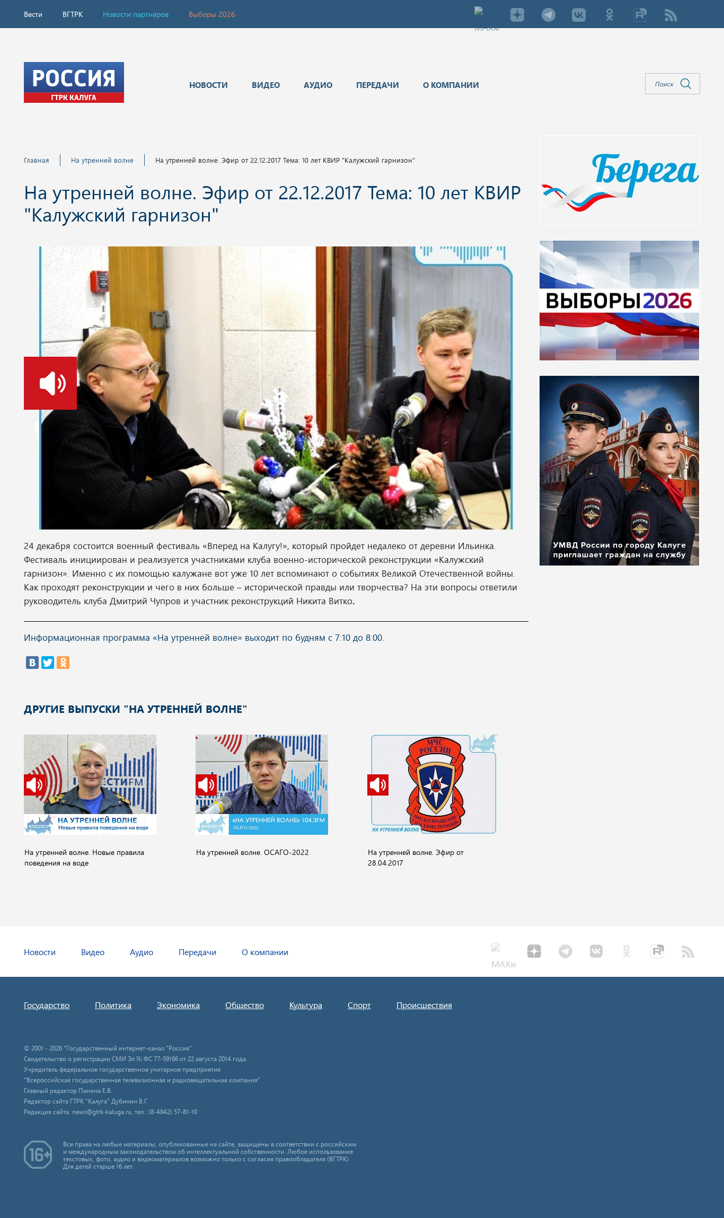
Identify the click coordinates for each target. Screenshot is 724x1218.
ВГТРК (73, 14)
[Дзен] (517, 15)
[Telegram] (548, 15)
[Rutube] (640, 15)
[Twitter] (47, 662)
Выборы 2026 (212, 14)
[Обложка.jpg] (275, 391)
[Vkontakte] (579, 15)
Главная (36, 159)
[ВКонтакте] (32, 662)
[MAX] (486, 15)
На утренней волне (102, 159)
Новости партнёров (136, 14)
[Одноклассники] (63, 662)
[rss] (671, 15)
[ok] (609, 15)
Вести (33, 14)
